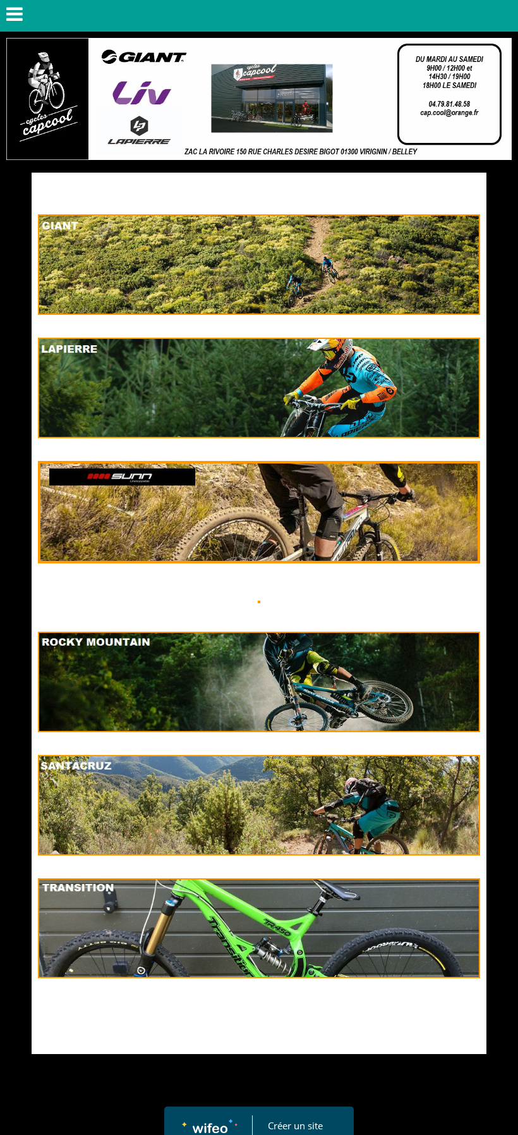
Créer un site (295, 1125)
